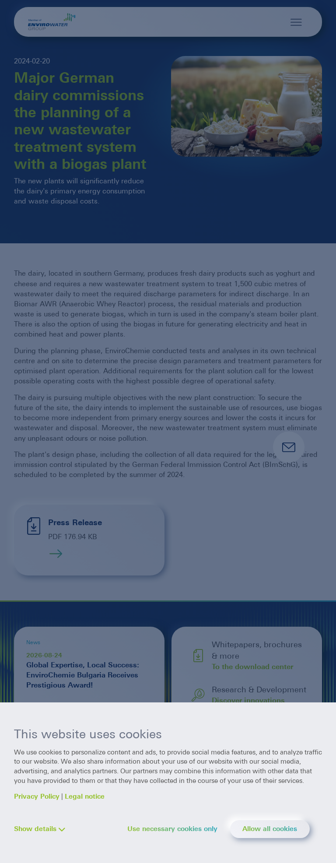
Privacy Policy (37, 796)
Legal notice (85, 796)
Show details (35, 829)
